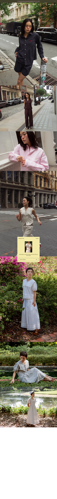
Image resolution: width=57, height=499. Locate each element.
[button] (1, 4)
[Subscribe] (36, 259)
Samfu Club (25, 1)
